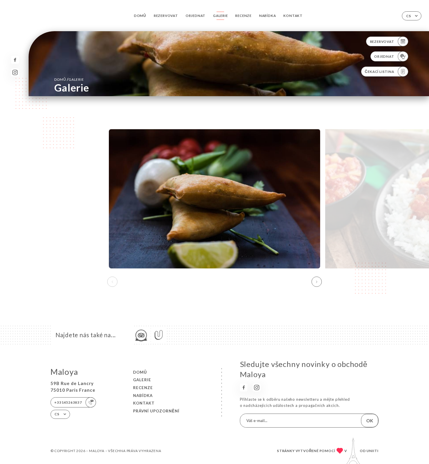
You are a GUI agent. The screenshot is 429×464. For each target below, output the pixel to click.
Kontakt (293, 15)
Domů (140, 15)
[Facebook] (15, 60)
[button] (317, 281)
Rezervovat (166, 15)
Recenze (243, 15)
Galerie (220, 15)
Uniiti (373, 451)
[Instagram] (15, 72)
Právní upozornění (156, 411)
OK (369, 420)
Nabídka (267, 15)
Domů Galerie (69, 79)
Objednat (195, 15)
